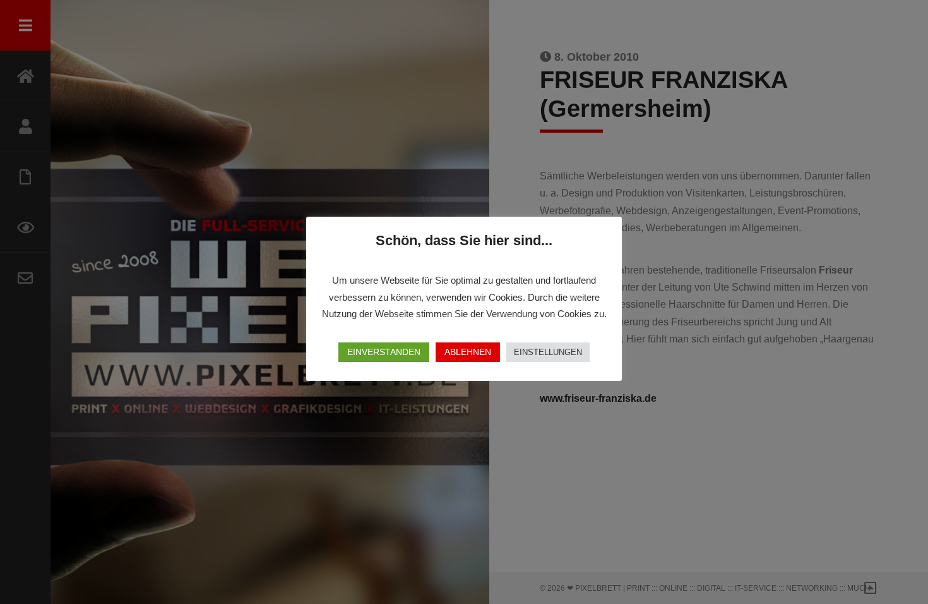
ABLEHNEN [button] (467, 352)
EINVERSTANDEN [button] (383, 352)
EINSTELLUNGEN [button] (548, 352)
